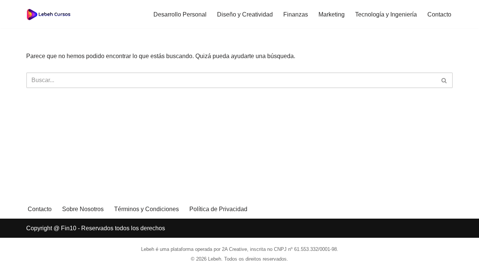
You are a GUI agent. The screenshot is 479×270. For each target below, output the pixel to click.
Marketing (331, 14)
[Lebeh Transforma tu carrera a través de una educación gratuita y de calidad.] (48, 14)
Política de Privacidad (218, 209)
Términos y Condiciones (146, 209)
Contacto (439, 14)
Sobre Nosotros (83, 209)
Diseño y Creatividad (245, 14)
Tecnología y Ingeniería (386, 14)
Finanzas (295, 14)
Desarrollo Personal (180, 14)
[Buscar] (444, 80)
